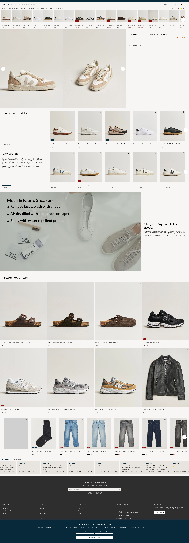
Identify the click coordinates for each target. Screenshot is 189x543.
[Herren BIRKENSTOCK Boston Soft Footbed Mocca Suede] (118, 311)
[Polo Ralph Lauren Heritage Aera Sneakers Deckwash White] (62, 142)
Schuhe (18, 8)
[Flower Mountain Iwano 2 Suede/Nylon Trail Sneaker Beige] (117, 142)
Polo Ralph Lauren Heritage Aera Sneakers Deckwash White (61, 144)
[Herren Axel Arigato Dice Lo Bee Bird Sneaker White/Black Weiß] (90, 16)
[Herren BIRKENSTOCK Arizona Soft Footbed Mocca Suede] (70, 311)
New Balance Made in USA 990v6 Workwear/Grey (106, 409)
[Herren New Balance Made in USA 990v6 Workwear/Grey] (118, 377)
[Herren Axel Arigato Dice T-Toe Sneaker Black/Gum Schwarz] (48, 16)
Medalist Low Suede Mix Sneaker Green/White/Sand (142, 25)
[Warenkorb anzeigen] (186, 4)
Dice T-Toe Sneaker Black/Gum (47, 25)
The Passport (5, 508)
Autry (139, 23)
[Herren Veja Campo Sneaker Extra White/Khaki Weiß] (145, 167)
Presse (4, 516)
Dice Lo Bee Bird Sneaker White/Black (90, 25)
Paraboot (119, 23)
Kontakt (42, 511)
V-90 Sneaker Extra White (112, 186)
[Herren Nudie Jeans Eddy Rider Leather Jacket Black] (165, 377)
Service (166, 4)
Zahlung (42, 518)
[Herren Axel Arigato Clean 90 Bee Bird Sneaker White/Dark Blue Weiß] (59, 16)
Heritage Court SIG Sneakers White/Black (37, 25)
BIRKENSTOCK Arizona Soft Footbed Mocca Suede (60, 342)
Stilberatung (174, 4)
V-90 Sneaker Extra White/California (59, 186)
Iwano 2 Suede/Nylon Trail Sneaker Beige (26, 25)
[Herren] (16, 433)
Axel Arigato (46, 23)
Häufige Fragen (43, 513)
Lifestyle (37, 8)
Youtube (80, 513)
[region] (94, 467)
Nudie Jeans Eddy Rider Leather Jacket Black (153, 409)
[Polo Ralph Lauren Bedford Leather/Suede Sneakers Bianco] (90, 142)
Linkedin (80, 516)
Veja (160, 23)
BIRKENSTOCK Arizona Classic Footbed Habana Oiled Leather (15, 342)
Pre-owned (57, 8)
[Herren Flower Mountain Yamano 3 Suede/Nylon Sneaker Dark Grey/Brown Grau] (101, 16)
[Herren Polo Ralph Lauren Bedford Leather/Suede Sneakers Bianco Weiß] (17, 16)
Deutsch (185, 8)
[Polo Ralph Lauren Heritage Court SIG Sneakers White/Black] (145, 142)
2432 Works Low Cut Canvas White (131, 25)
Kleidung (13, 8)
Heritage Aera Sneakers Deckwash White (6, 25)
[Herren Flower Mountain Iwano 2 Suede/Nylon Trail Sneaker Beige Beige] (27, 16)
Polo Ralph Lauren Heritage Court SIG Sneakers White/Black (144, 144)
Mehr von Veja (10, 153)
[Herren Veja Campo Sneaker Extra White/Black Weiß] (172, 167)
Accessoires (23, 8)
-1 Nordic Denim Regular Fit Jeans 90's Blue (70, 451)
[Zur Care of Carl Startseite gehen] (7, 4)
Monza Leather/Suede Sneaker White (110, 25)
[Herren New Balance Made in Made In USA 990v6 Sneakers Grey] (70, 377)
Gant (76, 23)
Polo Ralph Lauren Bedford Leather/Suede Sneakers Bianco (88, 144)
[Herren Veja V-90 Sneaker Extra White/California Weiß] (62, 167)
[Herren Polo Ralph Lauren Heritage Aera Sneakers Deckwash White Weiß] (6, 16)
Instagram (80, 508)
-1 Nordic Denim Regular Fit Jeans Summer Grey (126, 451)
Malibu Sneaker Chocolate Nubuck (120, 25)
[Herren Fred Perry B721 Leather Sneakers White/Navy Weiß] (69, 16)
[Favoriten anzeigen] (184, 4)
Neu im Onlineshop (6, 8)
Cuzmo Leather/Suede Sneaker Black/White (79, 25)
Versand (42, 508)
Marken (42, 8)
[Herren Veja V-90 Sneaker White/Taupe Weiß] (174, 16)
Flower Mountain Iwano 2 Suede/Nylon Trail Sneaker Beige (116, 144)
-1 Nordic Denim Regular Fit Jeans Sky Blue (97, 451)
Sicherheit (4, 513)
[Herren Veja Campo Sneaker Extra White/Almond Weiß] (164, 16)
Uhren (28, 8)
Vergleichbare (14, 113)
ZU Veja (6, 187)
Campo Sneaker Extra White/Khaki (141, 186)
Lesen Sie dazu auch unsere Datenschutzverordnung (94, 493)
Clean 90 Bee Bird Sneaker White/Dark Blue (58, 25)
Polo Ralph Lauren (6, 23)
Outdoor (47, 8)
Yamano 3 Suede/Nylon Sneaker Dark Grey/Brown (100, 25)
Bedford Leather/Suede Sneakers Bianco (16, 25)
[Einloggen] (181, 4)
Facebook (80, 511)
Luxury (61, 8)
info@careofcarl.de (128, 518)
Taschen (33, 8)
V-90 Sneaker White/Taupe (172, 25)
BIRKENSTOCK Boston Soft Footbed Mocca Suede (107, 342)
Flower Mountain (27, 23)
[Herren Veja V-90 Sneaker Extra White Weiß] (117, 167)
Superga (129, 23)
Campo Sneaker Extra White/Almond (162, 25)
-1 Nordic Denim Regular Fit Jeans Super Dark (153, 451)
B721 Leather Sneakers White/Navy (68, 25)
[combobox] (185, 8)
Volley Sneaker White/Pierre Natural (86, 186)
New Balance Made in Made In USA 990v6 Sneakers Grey (61, 409)
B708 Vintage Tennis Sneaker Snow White (152, 25)
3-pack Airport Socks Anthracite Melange (41, 451)
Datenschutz (5, 518)
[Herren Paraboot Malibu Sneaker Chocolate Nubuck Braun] (122, 16)
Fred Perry (67, 23)
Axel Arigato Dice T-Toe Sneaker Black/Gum (171, 144)
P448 (108, 23)
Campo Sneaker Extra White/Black (169, 186)
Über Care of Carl (6, 511)
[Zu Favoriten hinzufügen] (72, 112)
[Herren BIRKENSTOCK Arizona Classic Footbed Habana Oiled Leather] (23, 311)
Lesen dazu (165, 238)
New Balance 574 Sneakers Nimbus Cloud (10, 409)
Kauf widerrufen (44, 516)
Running (52, 8)
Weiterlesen (149, 527)
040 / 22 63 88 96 (124, 517)
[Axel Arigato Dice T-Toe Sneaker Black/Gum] (172, 142)
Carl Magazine (176, 8)
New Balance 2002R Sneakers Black (151, 342)
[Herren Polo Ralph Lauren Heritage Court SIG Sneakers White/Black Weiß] (38, 16)
